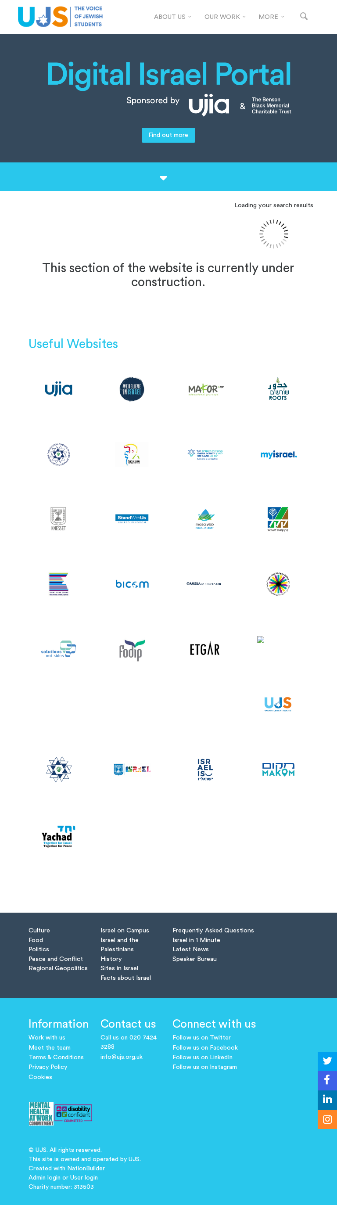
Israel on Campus (124, 930)
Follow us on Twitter (201, 1038)
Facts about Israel (125, 978)
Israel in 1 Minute (196, 940)
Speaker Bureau (194, 959)
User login (84, 1178)
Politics (39, 949)
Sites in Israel (119, 968)
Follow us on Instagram (204, 1067)
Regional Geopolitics (58, 968)
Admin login (45, 1178)
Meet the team (50, 1048)
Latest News (190, 949)
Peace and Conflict (56, 959)
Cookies (40, 1077)
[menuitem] (172, 17)
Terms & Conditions (56, 1057)
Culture (39, 930)
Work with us (47, 1038)
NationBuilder (86, 1168)
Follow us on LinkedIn (202, 1057)
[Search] (304, 17)
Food (36, 940)
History (111, 959)
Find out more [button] (168, 135)
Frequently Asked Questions (213, 930)
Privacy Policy (48, 1067)
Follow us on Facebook (205, 1048)
